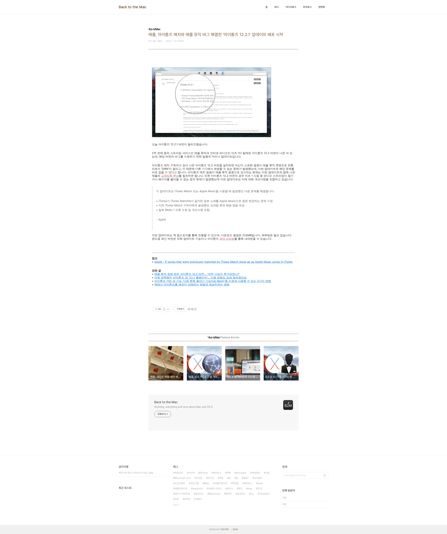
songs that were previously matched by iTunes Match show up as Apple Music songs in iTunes (230, 262)
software (241, 472)
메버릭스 (248, 483)
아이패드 (258, 478)
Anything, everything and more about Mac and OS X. (183, 406)
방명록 (321, 7)
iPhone (204, 472)
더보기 (175, 505)
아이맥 (191, 472)
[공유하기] (164, 309)
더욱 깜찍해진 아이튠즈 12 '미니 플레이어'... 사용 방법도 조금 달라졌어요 (200, 277)
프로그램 (194, 483)
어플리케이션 (221, 483)
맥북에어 (256, 472)
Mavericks (214, 493)
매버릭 (228, 493)
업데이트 (199, 493)
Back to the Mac (132, 7)
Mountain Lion (183, 478)
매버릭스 (217, 472)
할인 (240, 488)
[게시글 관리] (168, 309)
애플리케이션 (181, 488)
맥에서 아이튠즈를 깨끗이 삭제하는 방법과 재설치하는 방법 (191, 284)
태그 (276, 7)
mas (250, 488)
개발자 (199, 499)
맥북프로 (179, 472)
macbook (197, 488)
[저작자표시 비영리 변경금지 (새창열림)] (192, 309)
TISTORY (224, 529)
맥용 (221, 478)
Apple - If (161, 262)
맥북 (228, 472)
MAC (246, 478)
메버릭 (187, 499)
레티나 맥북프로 (182, 493)
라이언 (211, 478)
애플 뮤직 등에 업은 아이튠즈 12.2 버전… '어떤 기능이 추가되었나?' (197, 274)
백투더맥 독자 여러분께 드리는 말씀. (136, 472)
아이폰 (199, 478)
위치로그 (307, 7)
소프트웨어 (180, 483)
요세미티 (241, 493)
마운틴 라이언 (214, 488)
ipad (260, 483)
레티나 (230, 488)
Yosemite (264, 493)
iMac (206, 483)
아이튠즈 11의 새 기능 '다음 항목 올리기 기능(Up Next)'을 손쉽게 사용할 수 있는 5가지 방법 (212, 281)
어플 (267, 472)
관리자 (235, 529)
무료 (177, 499)
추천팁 (235, 483)
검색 (324, 475)
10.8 (259, 488)
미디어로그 (291, 7)
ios (252, 493)
